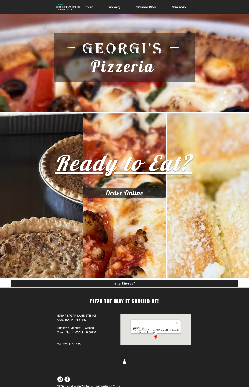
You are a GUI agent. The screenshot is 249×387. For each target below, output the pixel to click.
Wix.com (116, 386)
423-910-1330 (72, 344)
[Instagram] (60, 379)
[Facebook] (67, 379)
